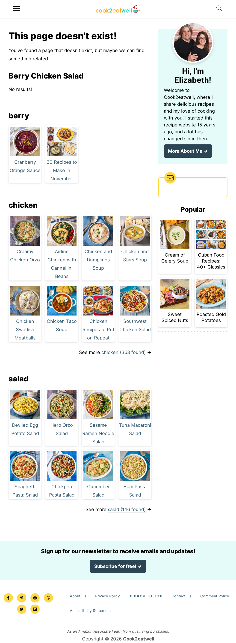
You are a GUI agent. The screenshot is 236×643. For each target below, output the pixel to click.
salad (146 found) (127, 509)
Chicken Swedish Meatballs (25, 330)
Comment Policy (214, 596)
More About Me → (188, 151)
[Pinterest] (21, 597)
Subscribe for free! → (118, 566)
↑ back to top (145, 596)
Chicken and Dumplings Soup (98, 260)
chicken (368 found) (123, 352)
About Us (78, 596)
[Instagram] (35, 597)
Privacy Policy (107, 596)
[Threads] (48, 597)
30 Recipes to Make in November (62, 170)
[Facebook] (8, 597)
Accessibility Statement (90, 610)
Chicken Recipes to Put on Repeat (98, 330)
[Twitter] (21, 609)
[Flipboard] (35, 609)
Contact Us (181, 596)
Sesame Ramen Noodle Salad (98, 433)
